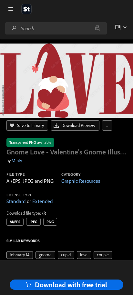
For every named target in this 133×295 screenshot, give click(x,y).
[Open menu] (10, 9)
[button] (44, 213)
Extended (42, 201)
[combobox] (55, 28)
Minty (17, 160)
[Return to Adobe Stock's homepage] (26, 9)
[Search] (14, 28)
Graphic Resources (80, 181)
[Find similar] (97, 28)
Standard (16, 201)
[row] (19, 255)
